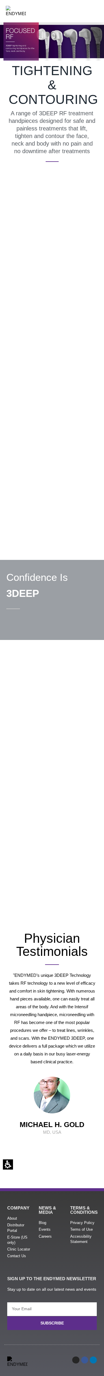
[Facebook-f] (84, 1359)
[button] (95, 8)
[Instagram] (75, 1359)
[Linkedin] (93, 1359)
